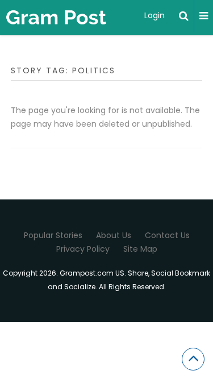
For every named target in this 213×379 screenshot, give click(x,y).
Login (154, 15)
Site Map (140, 249)
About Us (113, 235)
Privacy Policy (83, 249)
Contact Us (167, 235)
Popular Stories (53, 235)
